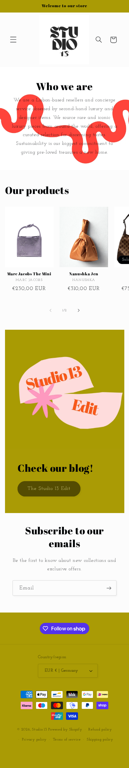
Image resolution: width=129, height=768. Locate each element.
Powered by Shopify (65, 729)
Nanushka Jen (83, 274)
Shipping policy (100, 739)
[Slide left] (50, 311)
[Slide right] (78, 311)
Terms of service (67, 739)
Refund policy (100, 729)
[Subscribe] (109, 588)
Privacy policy (34, 739)
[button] (13, 40)
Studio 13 (39, 729)
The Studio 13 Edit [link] (48, 488)
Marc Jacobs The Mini (29, 274)
